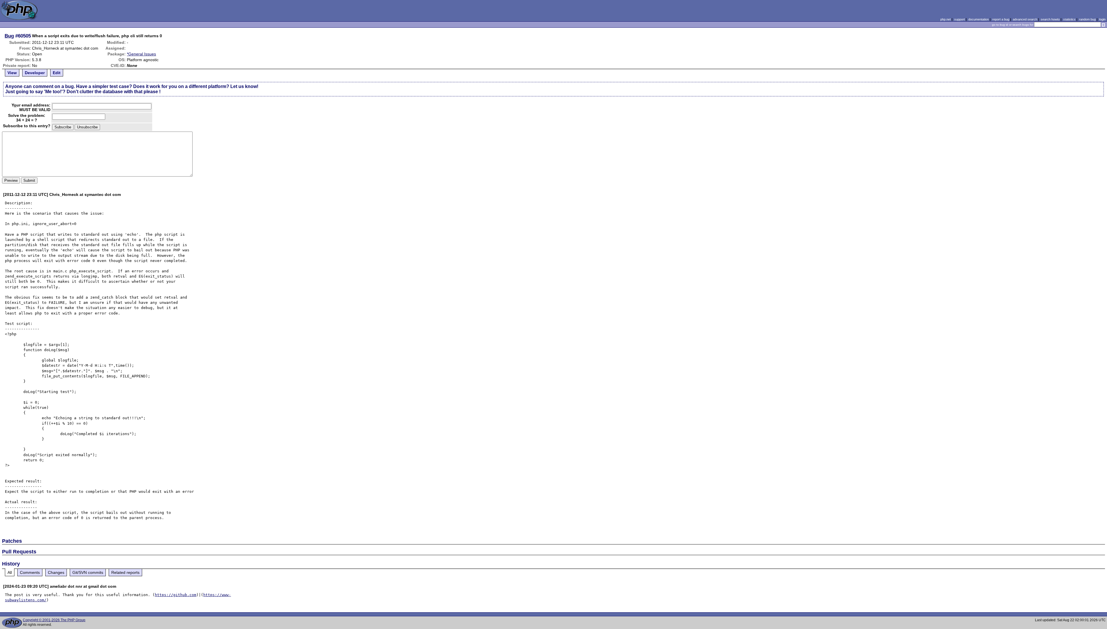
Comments (30, 572)
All (9, 572)
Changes (56, 572)
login (1102, 19)
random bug (1087, 19)
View (12, 72)
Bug (9, 36)
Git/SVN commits (87, 572)
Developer (35, 72)
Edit (57, 72)
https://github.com (175, 595)
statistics (1069, 19)
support (959, 19)
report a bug (1000, 19)
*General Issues (141, 54)
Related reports (125, 572)
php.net (945, 19)
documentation (978, 19)
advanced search (1025, 19)
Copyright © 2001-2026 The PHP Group (54, 620)
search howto (1050, 19)
